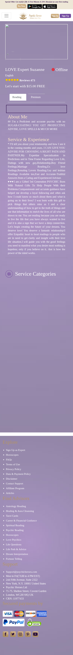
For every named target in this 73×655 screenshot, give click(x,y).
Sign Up (65, 16)
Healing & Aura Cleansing (20, 511)
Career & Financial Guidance (21, 520)
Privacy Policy (13, 469)
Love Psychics (13, 539)
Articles (10, 493)
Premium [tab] (36, 97)
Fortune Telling (14, 558)
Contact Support (14, 483)
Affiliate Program (15, 488)
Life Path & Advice (16, 549)
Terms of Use (13, 464)
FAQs (9, 459)
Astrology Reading (16, 506)
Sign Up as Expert (15, 450)
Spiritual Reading (15, 525)
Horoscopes (12, 454)
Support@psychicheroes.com (21, 571)
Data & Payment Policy (18, 474)
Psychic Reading (15, 530)
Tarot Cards (12, 515)
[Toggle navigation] (6, 15)
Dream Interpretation (17, 554)
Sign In (55, 16)
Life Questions (13, 544)
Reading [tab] (16, 97)
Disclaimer (11, 478)
